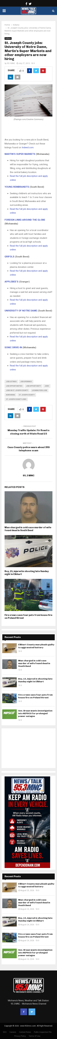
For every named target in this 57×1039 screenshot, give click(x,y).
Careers (12, 1032)
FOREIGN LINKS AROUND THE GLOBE (25, 219)
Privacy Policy (20, 1036)
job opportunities (14, 386)
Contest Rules (25, 1032)
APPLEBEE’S (11, 281)
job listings (11, 381)
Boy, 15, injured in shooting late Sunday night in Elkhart (35, 680)
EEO (5, 1032)
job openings (26, 381)
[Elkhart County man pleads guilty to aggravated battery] (9, 648)
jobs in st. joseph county (17, 390)
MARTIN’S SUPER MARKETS (20, 154)
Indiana (8, 38)
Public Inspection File (43, 1032)
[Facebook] (23, 1011)
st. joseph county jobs (16, 399)
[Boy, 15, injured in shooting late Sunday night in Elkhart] (9, 682)
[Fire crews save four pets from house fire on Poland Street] (9, 698)
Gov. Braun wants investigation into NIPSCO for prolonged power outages (35, 713)
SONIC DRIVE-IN (13, 347)
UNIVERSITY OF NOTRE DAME (21, 310)
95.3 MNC (11, 63)
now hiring (10, 395)
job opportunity (33, 386)
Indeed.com (28, 147)
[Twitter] (32, 1011)
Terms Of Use (34, 1036)
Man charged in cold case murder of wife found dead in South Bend (28, 529)
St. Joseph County (27, 395)
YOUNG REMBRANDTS (17, 186)
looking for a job (39, 390)
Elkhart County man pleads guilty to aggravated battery (36, 646)
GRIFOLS (9, 256)
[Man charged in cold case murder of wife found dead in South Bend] (9, 664)
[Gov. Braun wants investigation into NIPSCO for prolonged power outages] (9, 714)
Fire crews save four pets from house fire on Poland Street (35, 696)
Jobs (47, 386)
